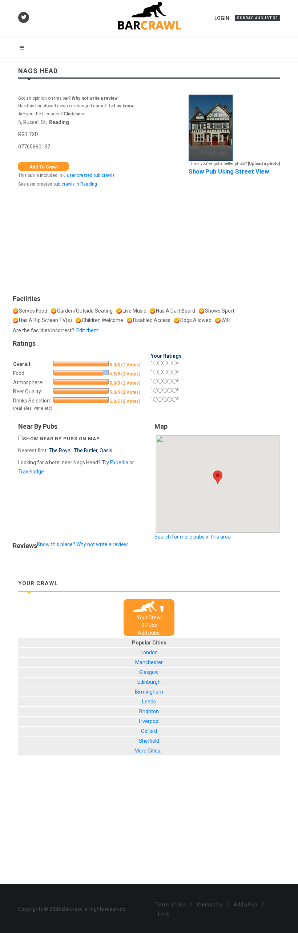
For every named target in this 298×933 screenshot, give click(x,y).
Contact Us (209, 905)
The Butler (85, 450)
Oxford (149, 731)
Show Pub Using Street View (229, 171)
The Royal (60, 450)
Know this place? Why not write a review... (84, 544)
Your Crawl (149, 617)
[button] (217, 477)
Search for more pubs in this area (192, 537)
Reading (59, 122)
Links (164, 914)
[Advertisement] (149, 239)
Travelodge (31, 472)
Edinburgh (149, 682)
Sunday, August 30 (257, 18)
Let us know (121, 105)
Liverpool (149, 721)
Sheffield (149, 741)
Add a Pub (245, 905)
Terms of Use (169, 905)
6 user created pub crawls (88, 175)
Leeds (149, 701)
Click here (74, 113)
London (149, 652)
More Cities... (149, 751)
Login (221, 18)
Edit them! (88, 330)
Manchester (149, 662)
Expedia (119, 462)
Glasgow (149, 672)
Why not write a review (94, 98)
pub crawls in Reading (75, 184)
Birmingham (149, 692)
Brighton (149, 711)
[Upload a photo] (264, 163)
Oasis (106, 450)
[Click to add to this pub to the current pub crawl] (43, 166)
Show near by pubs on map (61, 438)
